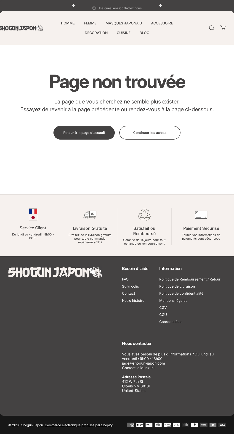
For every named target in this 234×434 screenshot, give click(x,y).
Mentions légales (173, 300)
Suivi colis (130, 286)
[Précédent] (74, 5)
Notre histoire (133, 300)
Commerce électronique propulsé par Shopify (79, 425)
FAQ (125, 279)
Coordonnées (170, 322)
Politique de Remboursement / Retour (190, 279)
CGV (163, 307)
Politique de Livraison (177, 286)
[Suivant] (160, 5)
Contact (128, 293)
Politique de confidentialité (181, 293)
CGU (163, 314)
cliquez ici (145, 367)
